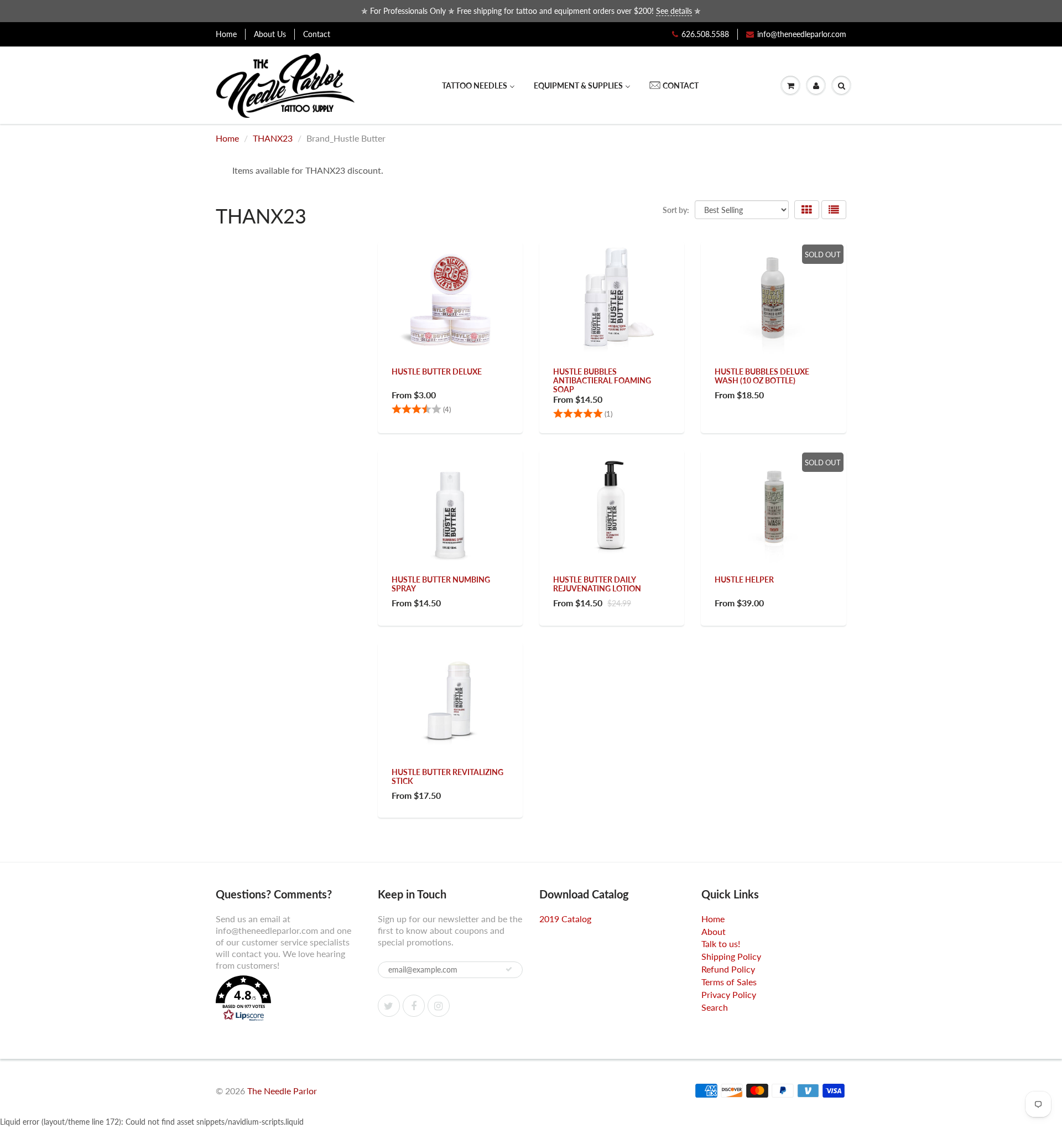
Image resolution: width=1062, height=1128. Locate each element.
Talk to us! (720, 943)
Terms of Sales (729, 981)
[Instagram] (439, 1006)
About (713, 931)
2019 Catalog (565, 918)
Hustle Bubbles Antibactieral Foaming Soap (602, 380)
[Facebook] (414, 1006)
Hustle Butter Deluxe (437, 371)
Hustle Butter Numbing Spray (441, 584)
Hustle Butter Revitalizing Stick (447, 776)
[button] (288, 999)
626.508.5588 (705, 34)
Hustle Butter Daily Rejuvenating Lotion (597, 584)
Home (226, 34)
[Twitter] (389, 1006)
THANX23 (273, 138)
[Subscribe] (509, 969)
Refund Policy (728, 969)
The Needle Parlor (282, 1090)
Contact (316, 34)
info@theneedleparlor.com (801, 34)
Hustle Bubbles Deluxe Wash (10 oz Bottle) (762, 376)
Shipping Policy (731, 956)
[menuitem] (478, 85)
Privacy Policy (728, 994)
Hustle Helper (744, 579)
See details (674, 10)
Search (714, 1007)
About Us (270, 34)
